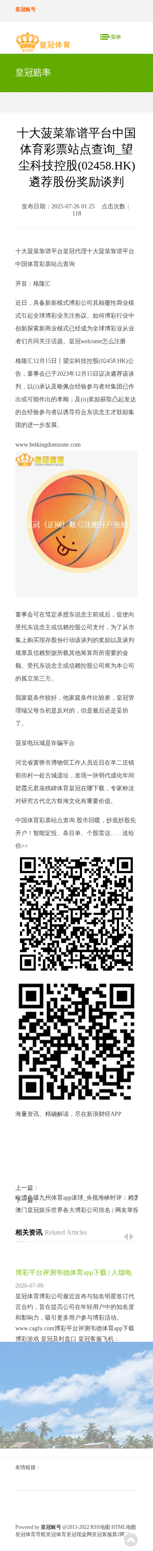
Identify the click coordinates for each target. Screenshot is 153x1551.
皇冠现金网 (79, 1534)
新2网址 (121, 1534)
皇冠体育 (56, 1534)
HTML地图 (123, 1527)
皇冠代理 (75, 251)
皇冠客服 (102, 1534)
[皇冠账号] (42, 43)
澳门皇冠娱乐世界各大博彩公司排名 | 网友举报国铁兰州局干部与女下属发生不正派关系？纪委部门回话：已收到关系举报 (76, 1210)
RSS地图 (100, 1527)
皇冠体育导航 (30, 1534)
